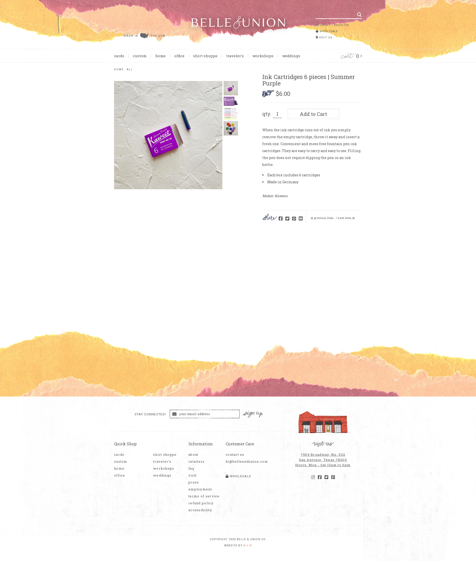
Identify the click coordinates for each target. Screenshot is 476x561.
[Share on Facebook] (281, 218)
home (119, 69)
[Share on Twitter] (287, 218)
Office (179, 55)
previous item (323, 218)
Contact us (235, 454)
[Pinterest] (333, 477)
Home (160, 55)
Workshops (262, 55)
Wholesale (328, 31)
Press (193, 482)
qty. (266, 113)
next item (345, 218)
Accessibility (200, 510)
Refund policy (200, 503)
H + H (247, 545)
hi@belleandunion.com (244, 461)
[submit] (359, 14)
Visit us (325, 37)
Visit (192, 475)
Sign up (252, 414)
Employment (200, 489)
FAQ (191, 468)
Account (323, 25)
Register (341, 25)
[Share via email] (301, 218)
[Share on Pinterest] (294, 218)
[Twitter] (326, 477)
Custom (140, 55)
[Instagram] (313, 477)
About (193, 454)
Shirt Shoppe (205, 55)
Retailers (196, 461)
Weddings (291, 55)
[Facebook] (320, 477)
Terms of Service (204, 496)
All (130, 69)
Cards (119, 55)
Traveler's (235, 55)
